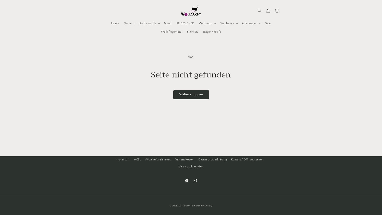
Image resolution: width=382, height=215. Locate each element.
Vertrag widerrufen (191, 166)
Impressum (123, 159)
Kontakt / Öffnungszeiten (247, 159)
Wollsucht (184, 206)
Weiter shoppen (191, 94)
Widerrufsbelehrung (158, 159)
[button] (129, 23)
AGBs (137, 159)
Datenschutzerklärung (212, 159)
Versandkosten (185, 159)
